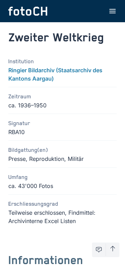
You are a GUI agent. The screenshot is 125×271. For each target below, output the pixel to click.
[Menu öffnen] (112, 11)
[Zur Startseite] (27, 11)
